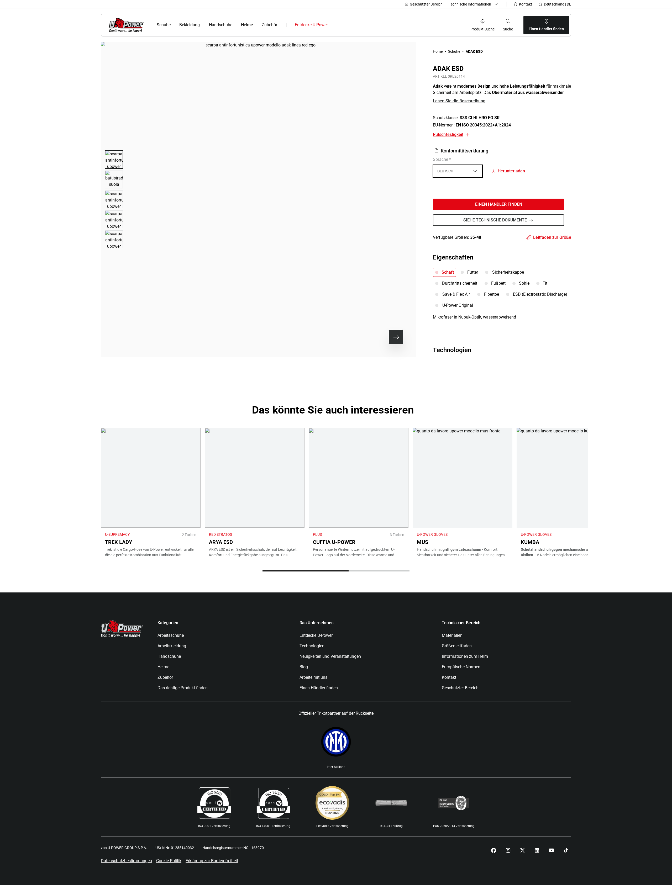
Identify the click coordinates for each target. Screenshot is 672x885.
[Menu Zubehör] (280, 25)
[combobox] (457, 171)
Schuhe (454, 51)
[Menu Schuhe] (173, 25)
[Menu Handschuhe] (235, 25)
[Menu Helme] (256, 25)
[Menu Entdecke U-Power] (332, 25)
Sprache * (442, 159)
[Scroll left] (379, 337)
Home (438, 51)
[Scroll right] (395, 337)
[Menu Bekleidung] (203, 25)
